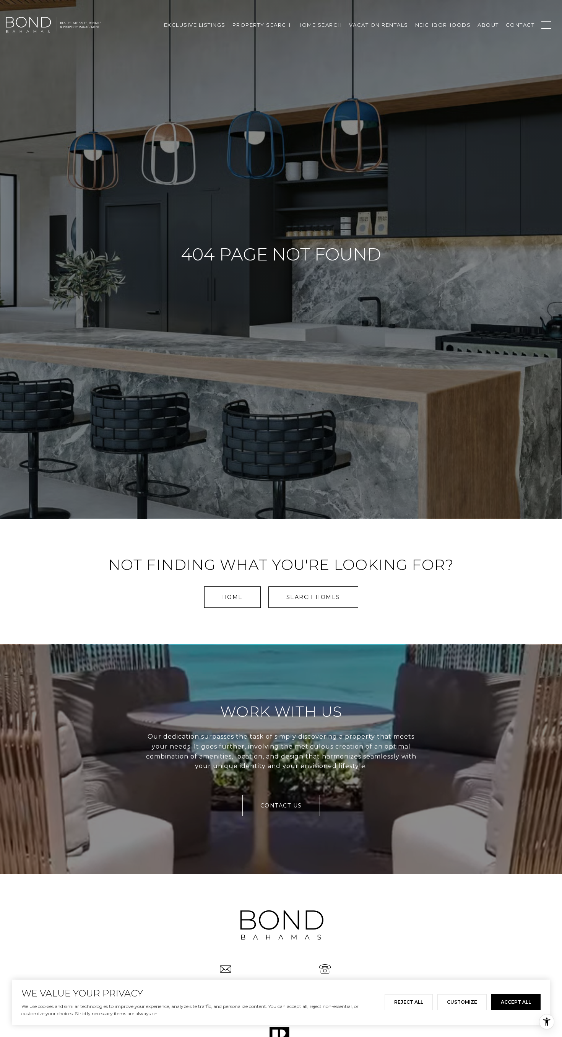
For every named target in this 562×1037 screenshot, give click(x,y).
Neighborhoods (443, 25)
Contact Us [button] (281, 805)
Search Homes (313, 597)
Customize (462, 1002)
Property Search (261, 25)
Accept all (516, 1002)
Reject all (408, 1002)
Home (232, 597)
